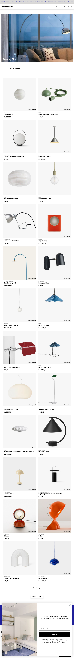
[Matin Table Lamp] (54, 347)
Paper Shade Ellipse (11, 198)
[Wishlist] (60, 6)
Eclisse (6, 536)
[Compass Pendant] (54, 136)
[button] (57, 7)
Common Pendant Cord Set (48, 114)
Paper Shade (8, 114)
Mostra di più (37, 588)
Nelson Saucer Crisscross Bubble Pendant (19, 451)
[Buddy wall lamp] (54, 263)
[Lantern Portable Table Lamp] (19, 136)
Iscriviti (54, 634)
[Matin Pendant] (54, 305)
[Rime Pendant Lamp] (19, 305)
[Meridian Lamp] (54, 431)
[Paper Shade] (19, 94)
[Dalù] (54, 516)
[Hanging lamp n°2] (19, 263)
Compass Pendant (45, 156)
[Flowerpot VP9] (19, 474)
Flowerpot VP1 (43, 578)
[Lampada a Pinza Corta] (19, 221)
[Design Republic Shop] (7, 6)
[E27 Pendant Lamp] (54, 178)
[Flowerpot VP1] (54, 558)
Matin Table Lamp (44, 367)
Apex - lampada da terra (46, 409)
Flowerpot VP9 (9, 494)
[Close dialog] (69, 605)
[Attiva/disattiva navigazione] (71, 6)
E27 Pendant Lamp (45, 198)
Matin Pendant (43, 325)
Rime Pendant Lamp (11, 325)
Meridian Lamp (43, 451)
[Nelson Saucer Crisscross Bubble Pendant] (19, 431)
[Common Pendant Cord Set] (54, 94)
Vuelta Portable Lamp (11, 578)
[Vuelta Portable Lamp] (19, 558)
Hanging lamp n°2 (10, 283)
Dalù (40, 536)
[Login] (64, 6)
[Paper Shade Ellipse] (19, 178)
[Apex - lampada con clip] (19, 347)
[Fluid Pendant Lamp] (19, 389)
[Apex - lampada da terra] (54, 389)
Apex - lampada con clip (12, 367)
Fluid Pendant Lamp (11, 409)
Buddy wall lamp (44, 283)
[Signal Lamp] (54, 221)
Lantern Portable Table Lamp (14, 156)
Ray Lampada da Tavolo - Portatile (50, 494)
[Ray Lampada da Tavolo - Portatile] (54, 474)
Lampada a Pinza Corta (12, 241)
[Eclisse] (19, 516)
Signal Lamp (42, 241)
